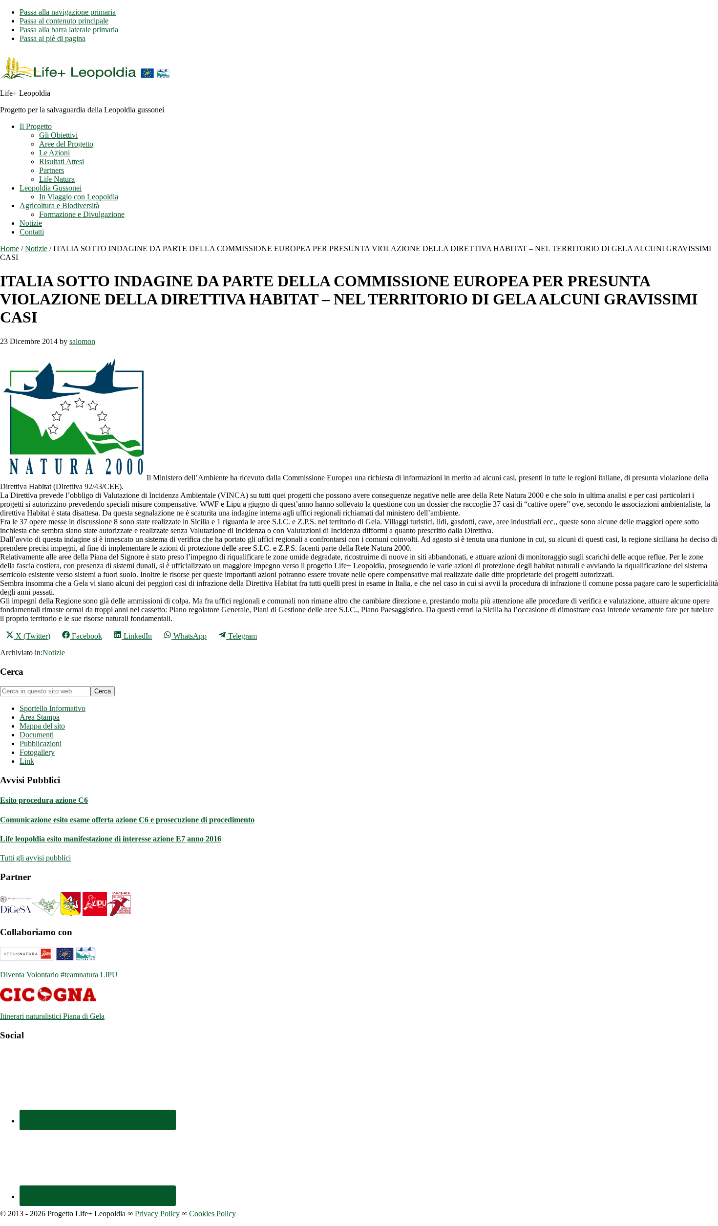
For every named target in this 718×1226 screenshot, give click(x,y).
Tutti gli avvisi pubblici (35, 858)
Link (27, 761)
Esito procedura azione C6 (44, 800)
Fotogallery (37, 752)
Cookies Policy (212, 1213)
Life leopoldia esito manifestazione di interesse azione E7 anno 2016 (110, 839)
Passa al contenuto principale (64, 21)
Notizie (53, 652)
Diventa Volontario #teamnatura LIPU (59, 974)
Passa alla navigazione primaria (68, 12)
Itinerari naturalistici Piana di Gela (52, 1016)
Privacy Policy (157, 1213)
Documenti (37, 735)
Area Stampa (40, 717)
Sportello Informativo (52, 708)
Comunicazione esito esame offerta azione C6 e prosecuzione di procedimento (127, 820)
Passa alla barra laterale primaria (69, 29)
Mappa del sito (42, 726)
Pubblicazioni (41, 743)
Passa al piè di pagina (52, 38)
